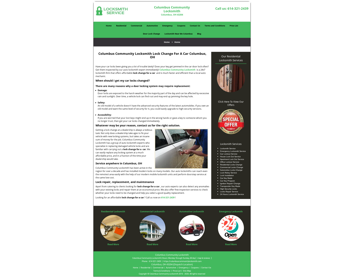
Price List (234, 25)
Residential (121, 25)
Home (109, 25)
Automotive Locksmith (191, 211)
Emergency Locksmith (231, 211)
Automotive (152, 25)
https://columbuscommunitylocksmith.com (183, 261)
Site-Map (187, 271)
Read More (113, 244)
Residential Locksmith (113, 211)
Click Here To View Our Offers (231, 103)
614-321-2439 (237, 8)
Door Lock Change (151, 33)
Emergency (167, 25)
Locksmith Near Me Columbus (178, 33)
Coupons (181, 25)
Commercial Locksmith (152, 211)
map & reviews (203, 258)
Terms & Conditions (161, 271)
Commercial (136, 25)
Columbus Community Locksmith (178, 69)
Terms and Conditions (215, 25)
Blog (199, 33)
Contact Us (195, 25)
